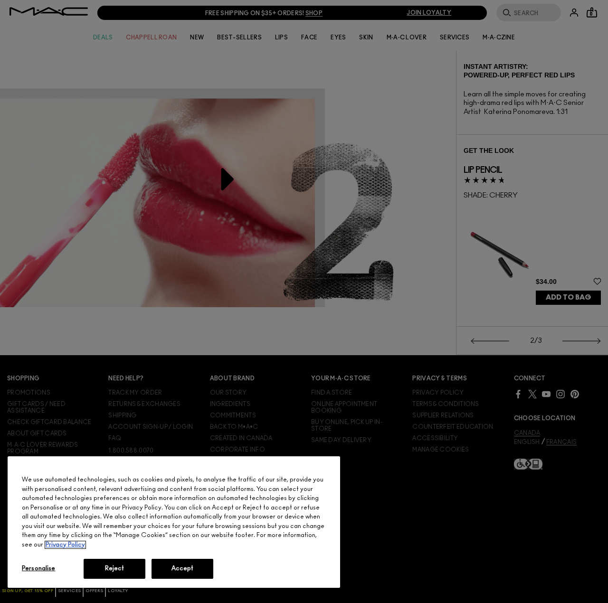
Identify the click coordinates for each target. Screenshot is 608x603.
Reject (114, 568)
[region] (174, 522)
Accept (182, 568)
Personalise (38, 568)
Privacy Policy (65, 545)
